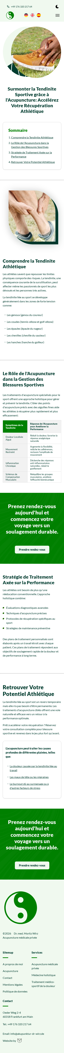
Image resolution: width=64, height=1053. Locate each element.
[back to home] (10, 15)
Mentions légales (13, 984)
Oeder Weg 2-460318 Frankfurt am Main (18, 1014)
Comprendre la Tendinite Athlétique (32, 137)
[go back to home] (21, 908)
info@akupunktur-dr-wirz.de (27, 1033)
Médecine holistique (43, 975)
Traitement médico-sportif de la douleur (43, 984)
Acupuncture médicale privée (45, 966)
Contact (7, 977)
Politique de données (15, 991)
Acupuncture (10, 971)
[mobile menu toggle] (57, 15)
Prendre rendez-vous (32, 549)
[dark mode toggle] (57, 7)
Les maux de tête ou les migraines (29, 777)
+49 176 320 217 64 (21, 6)
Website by (9, 1040)
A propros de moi (13, 964)
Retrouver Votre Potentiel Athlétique (33, 162)
